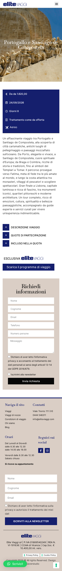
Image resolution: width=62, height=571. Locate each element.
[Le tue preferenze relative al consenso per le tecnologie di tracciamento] (56, 565)
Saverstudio (32, 563)
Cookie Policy (50, 555)
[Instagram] (47, 450)
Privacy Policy (32, 555)
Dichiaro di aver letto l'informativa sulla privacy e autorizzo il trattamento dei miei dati (29, 509)
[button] (56, 4)
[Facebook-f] (40, 450)
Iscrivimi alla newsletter (23, 374)
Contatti (39, 405)
